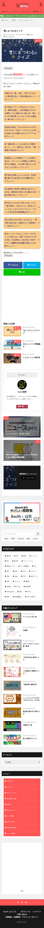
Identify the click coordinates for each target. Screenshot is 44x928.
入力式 (18, 586)
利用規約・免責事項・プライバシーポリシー (22, 917)
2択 (35, 566)
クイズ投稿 (10, 816)
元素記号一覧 (27, 725)
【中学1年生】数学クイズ (31, 658)
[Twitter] (32, 265)
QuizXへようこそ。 (10, 911)
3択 (17, 556)
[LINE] (22, 272)
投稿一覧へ (21, 406)
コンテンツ (14, 11)
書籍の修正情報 (11, 827)
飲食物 (9, 586)
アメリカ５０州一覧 (30, 617)
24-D (24, 571)
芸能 (20, 591)
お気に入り (5, 11)
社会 (16, 571)
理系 (8, 581)
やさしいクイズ (25, 11)
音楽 (8, 576)
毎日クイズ (34, 576)
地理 (8, 597)
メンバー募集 (11, 833)
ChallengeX (21, 538)
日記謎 (25, 630)
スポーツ (33, 571)
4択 (8, 561)
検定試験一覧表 (38, 11)
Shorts (29, 591)
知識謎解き (18, 597)
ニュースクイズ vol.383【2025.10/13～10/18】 (31, 699)
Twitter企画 (10, 591)
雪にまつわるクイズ (25, 20)
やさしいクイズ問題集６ (31, 345)
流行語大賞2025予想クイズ (31, 712)
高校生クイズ (11, 566)
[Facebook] (13, 265)
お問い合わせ (11, 822)
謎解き (28, 538)
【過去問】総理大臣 (30, 684)
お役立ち (35, 538)
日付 (24, 576)
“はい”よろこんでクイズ (31, 331)
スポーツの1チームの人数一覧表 (31, 645)
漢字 (8, 571)
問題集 (14, 20)
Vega (16, 576)
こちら (25, 253)
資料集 (9, 804)
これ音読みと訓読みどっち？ (31, 672)
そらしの (17, 581)
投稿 (6, 37)
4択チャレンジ (11, 810)
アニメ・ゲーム (28, 561)
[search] (38, 534)
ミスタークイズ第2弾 (31, 357)
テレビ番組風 (24, 566)
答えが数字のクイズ (30, 738)
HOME (6, 20)
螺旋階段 (11, 37)
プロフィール (25, 911)
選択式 (6, 538)
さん (20, 74)
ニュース (34, 556)
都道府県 (28, 586)
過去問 (13, 538)
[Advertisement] (22, 296)
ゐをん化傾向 (31, 597)
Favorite (9, 68)
